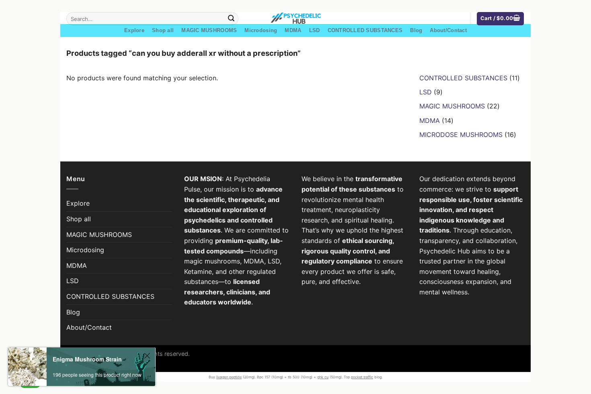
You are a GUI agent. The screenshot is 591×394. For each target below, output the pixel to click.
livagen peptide (229, 377)
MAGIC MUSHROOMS (209, 30)
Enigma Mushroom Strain (87, 359)
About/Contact (448, 30)
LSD (314, 30)
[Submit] (231, 19)
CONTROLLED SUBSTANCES (365, 30)
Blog (416, 30)
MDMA (293, 30)
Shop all (163, 30)
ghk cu (322, 377)
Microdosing (260, 30)
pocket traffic (362, 377)
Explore (134, 30)
